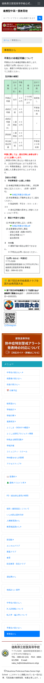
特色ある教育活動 (14, 440)
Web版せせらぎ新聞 (15, 458)
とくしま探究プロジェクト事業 (20, 434)
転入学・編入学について (17, 615)
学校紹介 (11, 409)
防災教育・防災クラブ (16, 564)
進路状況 (11, 421)
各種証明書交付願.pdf (21, 195)
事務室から (11, 634)
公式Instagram (10, 325)
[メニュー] (39, 3)
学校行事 (11, 416)
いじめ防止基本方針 (15, 515)
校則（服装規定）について (18, 509)
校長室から (11, 404)
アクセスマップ (13, 464)
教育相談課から (13, 527)
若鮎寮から (11, 577)
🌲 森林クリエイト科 (16, 483)
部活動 (10, 540)
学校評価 (10, 446)
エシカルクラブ (13, 546)
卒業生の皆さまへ (14, 628)
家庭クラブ (11, 552)
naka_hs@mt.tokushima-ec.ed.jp (25, 663)
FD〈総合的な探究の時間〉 (18, 496)
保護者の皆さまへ (14, 378)
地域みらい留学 (13, 590)
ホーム (6, 40)
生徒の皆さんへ (13, 384)
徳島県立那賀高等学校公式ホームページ (17, 3)
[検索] (39, 18)
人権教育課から (13, 521)
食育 (8, 558)
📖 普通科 (11, 477)
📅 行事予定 (12, 390)
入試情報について (15, 609)
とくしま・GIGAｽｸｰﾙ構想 (18, 428)
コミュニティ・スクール (17, 452)
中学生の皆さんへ (14, 372)
